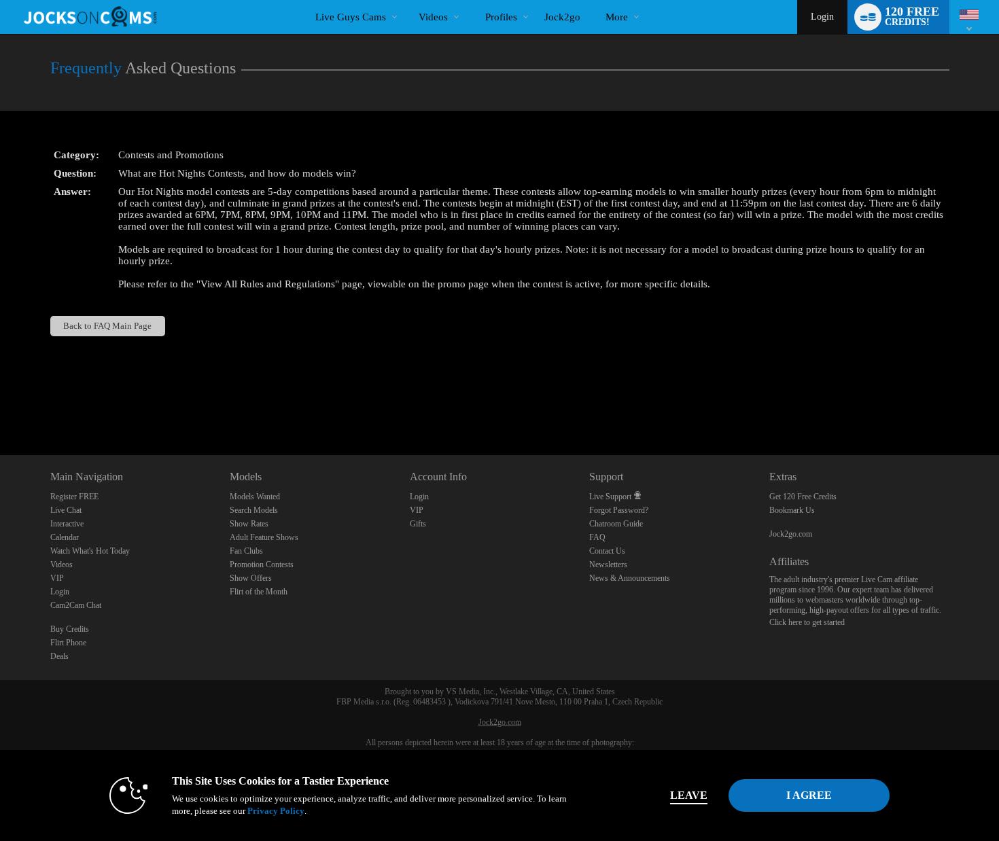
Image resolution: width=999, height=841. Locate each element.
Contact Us (607, 551)
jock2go (562, 17)
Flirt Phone (68, 642)
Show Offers (251, 578)
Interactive (67, 524)
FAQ (597, 537)
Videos (433, 17)
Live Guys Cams (350, 17)
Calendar (64, 537)
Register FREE (74, 496)
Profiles (501, 17)
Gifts (418, 524)
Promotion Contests (262, 564)
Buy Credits (69, 629)
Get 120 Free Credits (803, 496)
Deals (59, 656)
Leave (688, 795)
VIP (57, 578)
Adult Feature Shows (264, 537)
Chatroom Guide (616, 524)
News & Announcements (629, 578)
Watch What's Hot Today (90, 551)
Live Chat (66, 510)
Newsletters (608, 564)
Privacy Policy (275, 811)
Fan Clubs (246, 551)
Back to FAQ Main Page (107, 326)
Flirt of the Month (258, 591)
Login (822, 17)
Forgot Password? (618, 510)
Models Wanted (255, 496)
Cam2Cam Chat (75, 605)
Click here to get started (807, 622)
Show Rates (249, 524)
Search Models (254, 510)
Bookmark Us (792, 510)
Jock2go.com (790, 534)
